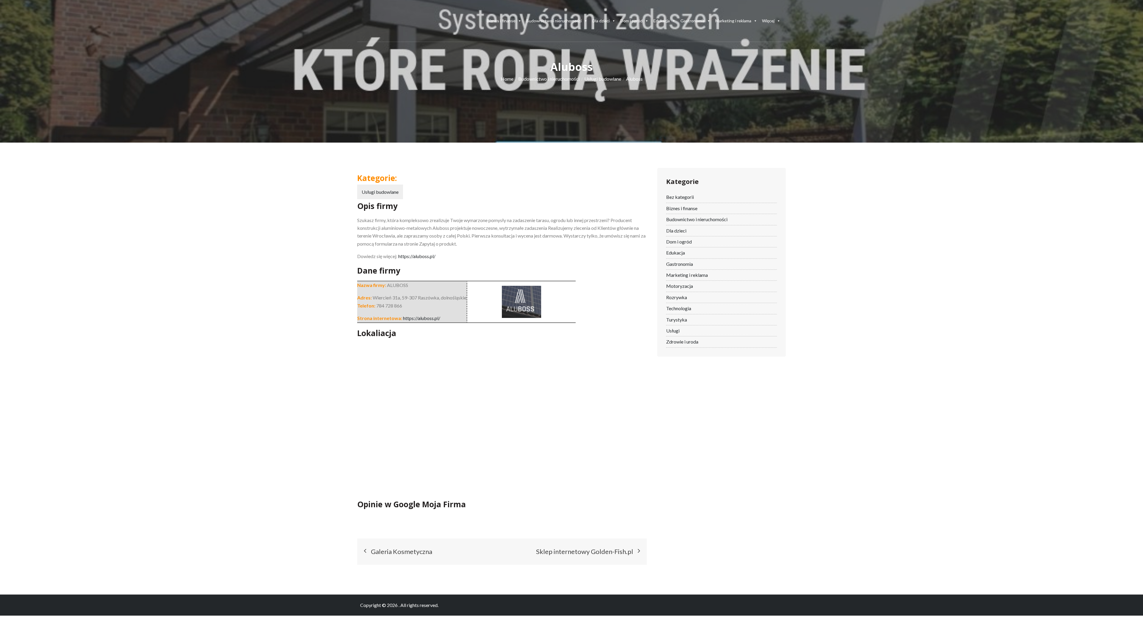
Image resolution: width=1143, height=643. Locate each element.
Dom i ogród (631, 20)
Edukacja (661, 20)
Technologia (678, 308)
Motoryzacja (679, 286)
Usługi (673, 330)
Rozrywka (676, 297)
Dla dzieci (601, 20)
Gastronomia (692, 20)
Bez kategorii (680, 197)
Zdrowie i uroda (682, 341)
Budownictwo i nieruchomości (554, 20)
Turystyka (676, 319)
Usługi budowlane (380, 192)
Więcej (768, 20)
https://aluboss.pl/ (416, 256)
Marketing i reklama (733, 20)
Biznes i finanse (501, 20)
